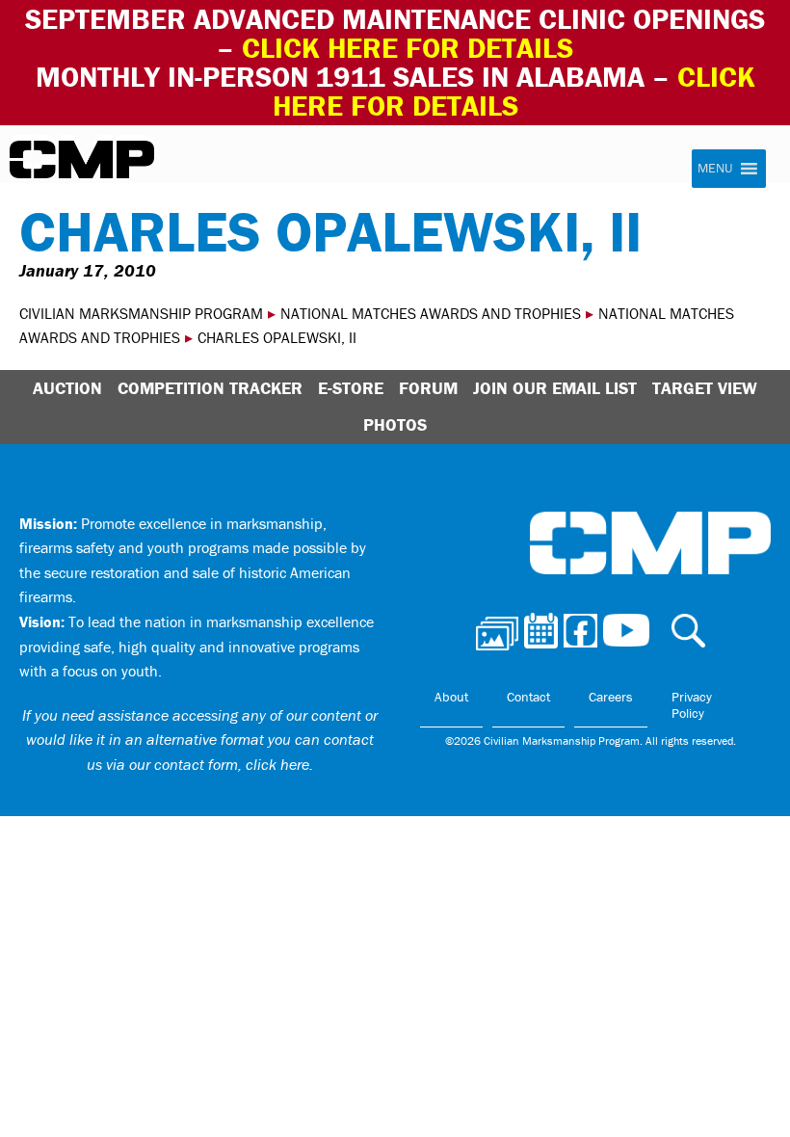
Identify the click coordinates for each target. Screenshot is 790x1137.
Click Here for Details (514, 91)
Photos (395, 424)
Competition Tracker (210, 388)
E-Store (350, 388)
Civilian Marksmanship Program (82, 160)
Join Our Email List (555, 388)
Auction (67, 388)
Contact (528, 696)
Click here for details (407, 48)
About (451, 696)
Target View (704, 388)
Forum (428, 388)
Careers (611, 696)
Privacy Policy (692, 705)
